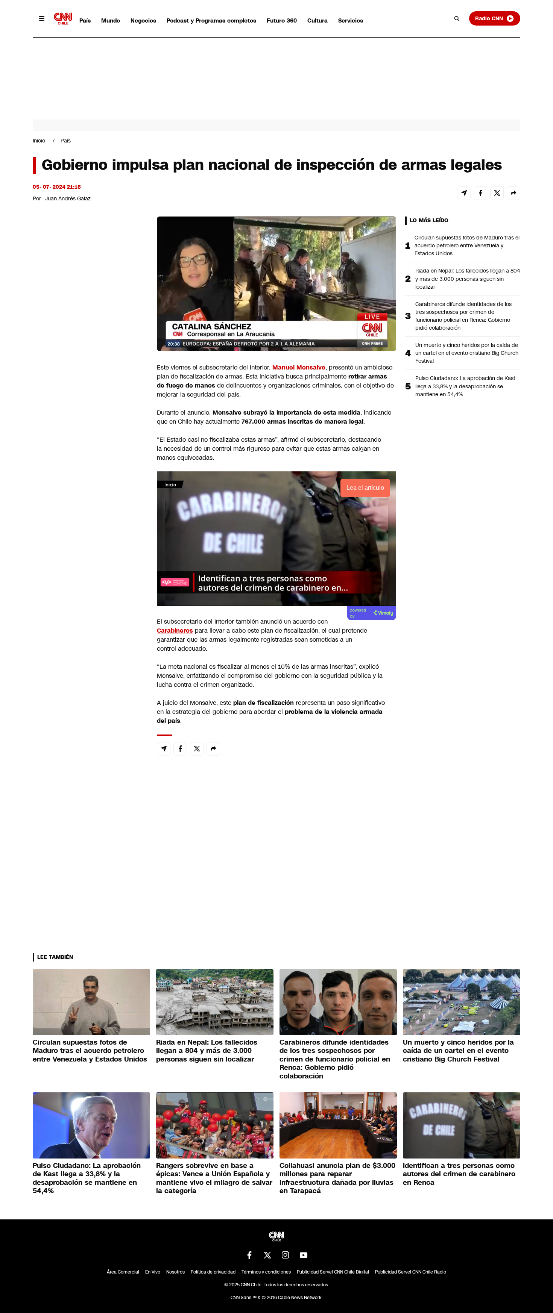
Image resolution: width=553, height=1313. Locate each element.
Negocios (143, 20)
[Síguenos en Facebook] (249, 1255)
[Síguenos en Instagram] (286, 1255)
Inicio (39, 140)
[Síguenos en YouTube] (304, 1255)
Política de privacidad (213, 1272)
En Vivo (152, 1272)
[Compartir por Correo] (464, 193)
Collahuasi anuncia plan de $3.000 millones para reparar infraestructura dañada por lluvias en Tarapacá (337, 1178)
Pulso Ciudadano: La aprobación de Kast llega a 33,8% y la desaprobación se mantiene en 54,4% (465, 386)
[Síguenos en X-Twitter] (267, 1255)
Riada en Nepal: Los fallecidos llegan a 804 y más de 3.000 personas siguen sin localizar (467, 278)
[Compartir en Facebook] (480, 193)
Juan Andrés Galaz (68, 198)
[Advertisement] (89, 647)
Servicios (350, 20)
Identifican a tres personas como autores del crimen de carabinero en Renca (459, 1174)
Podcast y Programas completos (211, 20)
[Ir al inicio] (63, 18)
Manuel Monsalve (298, 367)
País (85, 20)
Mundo (110, 20)
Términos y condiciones (266, 1272)
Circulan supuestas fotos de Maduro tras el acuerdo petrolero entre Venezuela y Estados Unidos (467, 245)
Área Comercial (123, 1272)
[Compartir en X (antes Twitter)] (497, 193)
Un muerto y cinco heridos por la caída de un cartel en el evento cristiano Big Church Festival (466, 353)
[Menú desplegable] (42, 18)
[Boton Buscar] (457, 18)
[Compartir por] (513, 193)
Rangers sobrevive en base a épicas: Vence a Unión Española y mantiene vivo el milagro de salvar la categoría (214, 1178)
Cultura (317, 20)
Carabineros (175, 630)
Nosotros (175, 1272)
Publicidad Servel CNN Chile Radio (410, 1272)
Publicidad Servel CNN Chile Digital (333, 1272)
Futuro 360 (282, 20)
